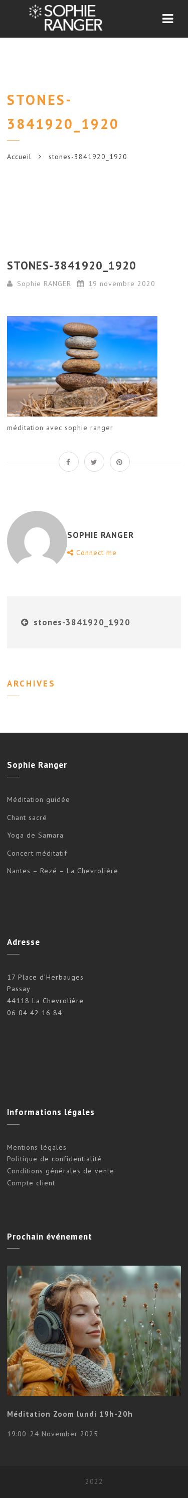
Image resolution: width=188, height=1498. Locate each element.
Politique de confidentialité (54, 1158)
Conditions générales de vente (60, 1170)
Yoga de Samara (35, 835)
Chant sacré (27, 817)
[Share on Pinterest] (120, 462)
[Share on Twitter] (94, 462)
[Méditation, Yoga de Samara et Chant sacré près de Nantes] (64, 19)
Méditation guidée (38, 799)
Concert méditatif (37, 853)
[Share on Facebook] (69, 462)
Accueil (19, 156)
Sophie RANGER (44, 283)
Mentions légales (37, 1147)
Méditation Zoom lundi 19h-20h (70, 1414)
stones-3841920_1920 (82, 622)
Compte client (31, 1182)
